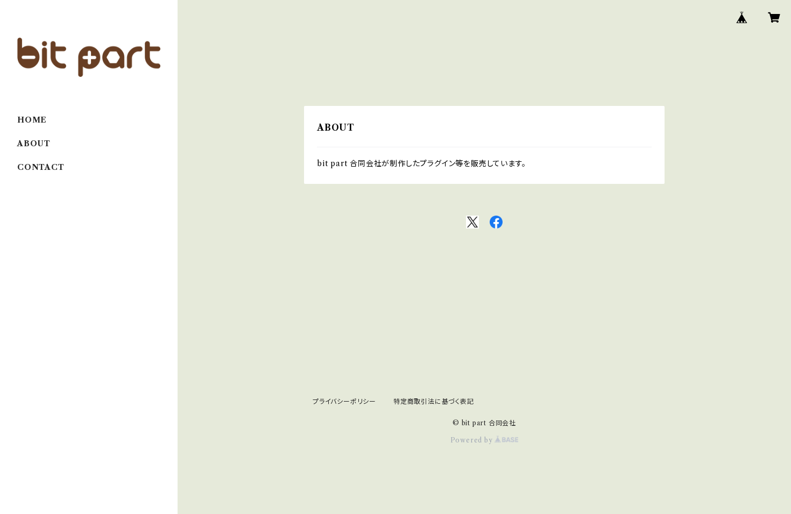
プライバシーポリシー (344, 401)
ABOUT (34, 143)
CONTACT (41, 167)
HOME (32, 120)
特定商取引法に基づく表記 (433, 401)
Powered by (472, 440)
